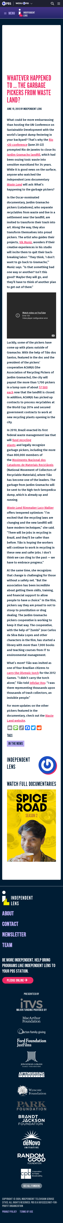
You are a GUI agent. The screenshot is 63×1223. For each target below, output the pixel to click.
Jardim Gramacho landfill (23, 154)
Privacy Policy (9, 1211)
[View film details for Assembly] (31, 825)
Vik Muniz (25, 242)
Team (7, 945)
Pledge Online (15, 980)
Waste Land (14, 184)
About (8, 913)
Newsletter (14, 934)
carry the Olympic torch (23, 673)
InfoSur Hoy (37, 683)
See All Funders (31, 1186)
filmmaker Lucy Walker (30, 507)
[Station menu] (31, 3)
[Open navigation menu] (59, 3)
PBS (6, 3)
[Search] (52, 3)
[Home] (23, 12)
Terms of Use (26, 1211)
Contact (10, 924)
